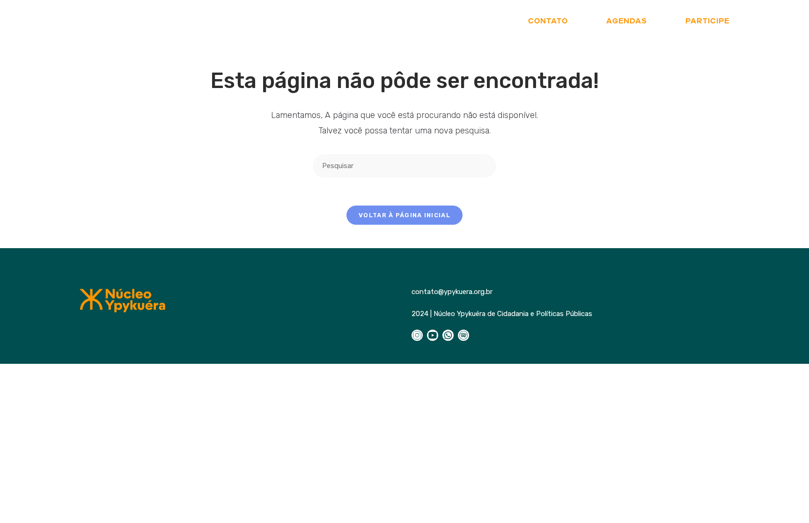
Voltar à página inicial (404, 215)
